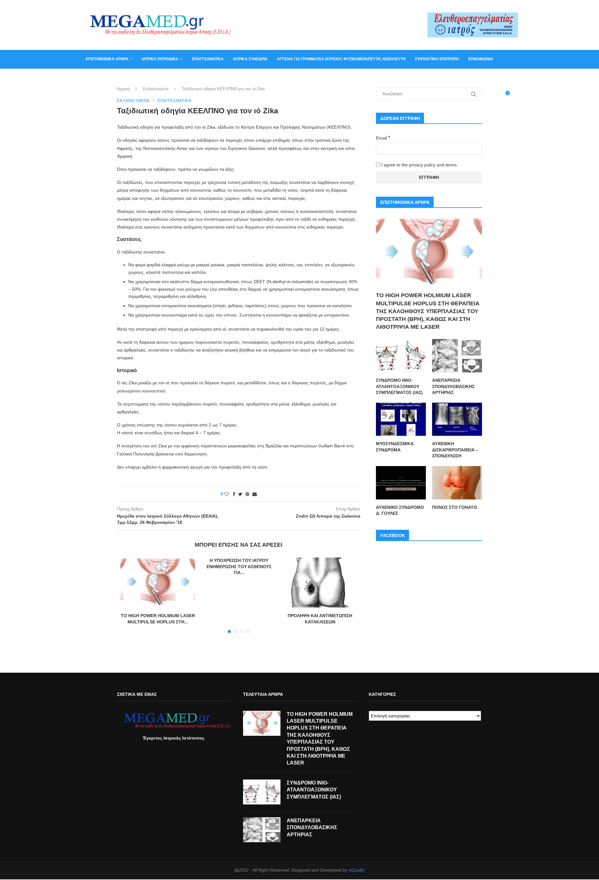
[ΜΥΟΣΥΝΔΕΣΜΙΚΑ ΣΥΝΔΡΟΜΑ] (401, 419)
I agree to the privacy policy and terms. (419, 164)
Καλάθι (93, 77)
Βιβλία (116, 77)
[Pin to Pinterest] (247, 494)
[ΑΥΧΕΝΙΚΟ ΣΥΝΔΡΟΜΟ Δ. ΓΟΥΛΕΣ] (401, 482)
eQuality (356, 870)
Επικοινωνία (480, 59)
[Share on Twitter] (240, 494)
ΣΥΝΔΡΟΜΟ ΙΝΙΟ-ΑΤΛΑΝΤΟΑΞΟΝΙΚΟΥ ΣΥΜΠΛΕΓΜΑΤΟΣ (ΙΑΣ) (399, 386)
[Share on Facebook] (234, 494)
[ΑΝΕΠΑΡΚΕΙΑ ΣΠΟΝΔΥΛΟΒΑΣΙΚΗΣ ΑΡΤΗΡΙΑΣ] (457, 355)
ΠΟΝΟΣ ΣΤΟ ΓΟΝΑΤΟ (454, 507)
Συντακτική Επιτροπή (437, 59)
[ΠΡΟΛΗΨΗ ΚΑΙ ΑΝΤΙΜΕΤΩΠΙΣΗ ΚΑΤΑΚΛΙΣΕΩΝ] (320, 582)
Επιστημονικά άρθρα (107, 59)
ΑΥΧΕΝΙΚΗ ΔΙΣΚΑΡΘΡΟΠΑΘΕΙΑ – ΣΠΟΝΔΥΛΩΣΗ (455, 449)
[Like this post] (226, 494)
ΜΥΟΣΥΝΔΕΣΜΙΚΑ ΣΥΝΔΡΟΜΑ (395, 446)
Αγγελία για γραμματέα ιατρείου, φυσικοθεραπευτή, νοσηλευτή (341, 59)
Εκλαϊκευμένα (155, 88)
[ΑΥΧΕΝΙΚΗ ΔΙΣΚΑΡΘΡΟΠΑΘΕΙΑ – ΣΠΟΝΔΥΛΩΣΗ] (457, 419)
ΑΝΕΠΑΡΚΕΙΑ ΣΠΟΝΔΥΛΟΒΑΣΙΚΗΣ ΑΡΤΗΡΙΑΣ (453, 386)
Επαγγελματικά (208, 59)
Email (383, 137)
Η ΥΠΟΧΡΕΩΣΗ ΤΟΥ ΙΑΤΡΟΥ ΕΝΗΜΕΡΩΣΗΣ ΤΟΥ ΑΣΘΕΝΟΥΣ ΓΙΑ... (239, 566)
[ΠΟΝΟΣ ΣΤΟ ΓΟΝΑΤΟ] (457, 482)
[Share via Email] (254, 494)
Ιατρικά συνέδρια (250, 59)
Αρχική (123, 88)
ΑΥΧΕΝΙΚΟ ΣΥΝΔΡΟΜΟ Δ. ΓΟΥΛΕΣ (400, 510)
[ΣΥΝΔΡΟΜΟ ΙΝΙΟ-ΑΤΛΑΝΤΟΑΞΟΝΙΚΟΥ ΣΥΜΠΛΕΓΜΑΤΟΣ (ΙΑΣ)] (401, 355)
